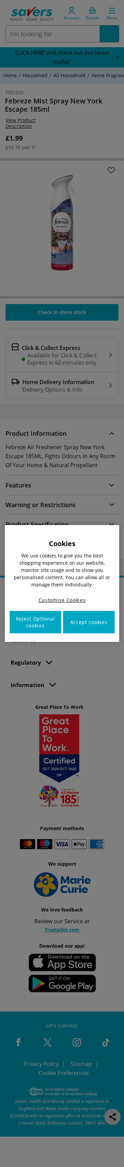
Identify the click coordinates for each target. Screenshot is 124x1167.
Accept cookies (88, 622)
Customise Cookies (62, 600)
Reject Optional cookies (35, 622)
